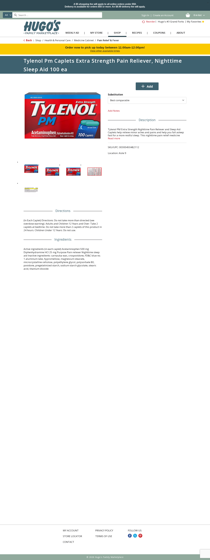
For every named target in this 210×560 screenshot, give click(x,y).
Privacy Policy (104, 530)
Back (28, 40)
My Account (71, 530)
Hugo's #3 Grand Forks (171, 21)
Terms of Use (103, 536)
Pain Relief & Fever (108, 40)
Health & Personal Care (58, 40)
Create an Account (163, 15)
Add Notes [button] (114, 110)
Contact (68, 542)
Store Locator (72, 536)
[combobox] (7, 15)
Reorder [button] (150, 21)
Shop (38, 40)
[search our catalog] (15, 15)
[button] (31, 168)
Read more (114, 138)
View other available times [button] (105, 50)
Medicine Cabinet (84, 40)
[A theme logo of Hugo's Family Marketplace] (42, 30)
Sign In (145, 15)
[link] (130, 536)
